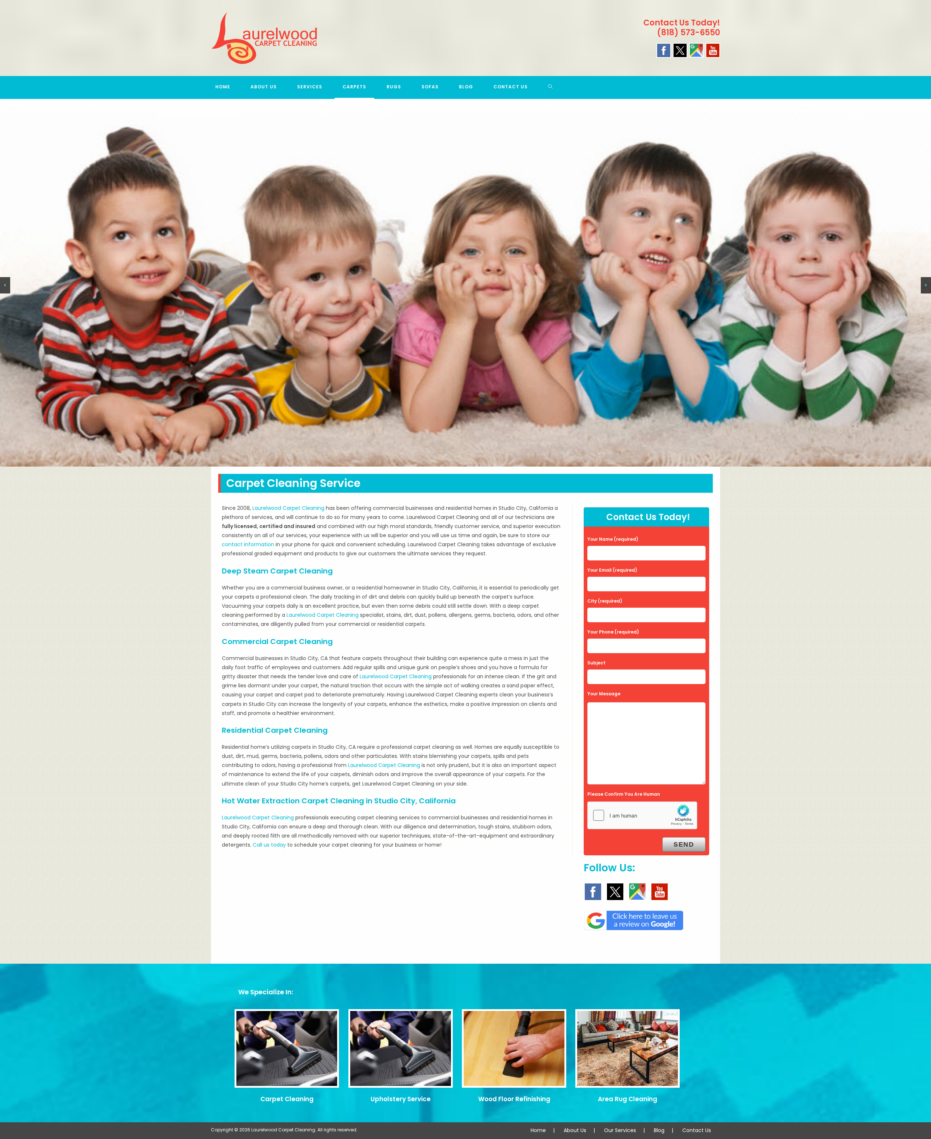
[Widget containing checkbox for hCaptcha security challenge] (642, 815)
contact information (248, 544)
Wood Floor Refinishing (514, 1099)
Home (538, 1130)
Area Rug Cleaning (627, 1099)
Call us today (269, 844)
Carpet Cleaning (286, 1099)
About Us (575, 1130)
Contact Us (696, 1130)
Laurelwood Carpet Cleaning (288, 508)
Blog (659, 1130)
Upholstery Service (401, 1099)
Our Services (620, 1130)
